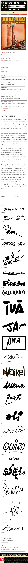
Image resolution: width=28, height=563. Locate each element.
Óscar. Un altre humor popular (6, 543)
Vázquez (2, 532)
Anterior (3, 196)
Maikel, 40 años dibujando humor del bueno (9, 547)
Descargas (25, 554)
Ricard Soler (3, 480)
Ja (1, 333)
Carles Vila (3, 246)
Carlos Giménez (4, 267)
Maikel (2, 378)
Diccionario (15, 554)
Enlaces (10, 554)
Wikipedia (5, 75)
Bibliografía (20, 554)
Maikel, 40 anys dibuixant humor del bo (8, 549)
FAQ (7, 554)
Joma (2, 350)
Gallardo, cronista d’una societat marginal (8, 540)
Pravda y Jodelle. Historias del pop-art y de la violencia (10, 545)
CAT (6, 7)
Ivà (1, 317)
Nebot (2, 406)
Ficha (8, 14)
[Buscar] (9, 6)
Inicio (14, 12)
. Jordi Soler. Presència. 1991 (10, 98)
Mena (2, 390)
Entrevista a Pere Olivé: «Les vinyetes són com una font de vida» (12, 551)
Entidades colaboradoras (16, 555)
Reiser (2, 461)
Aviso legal (24, 555)
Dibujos (20, 14)
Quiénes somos (3, 554)
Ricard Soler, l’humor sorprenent (6, 538)
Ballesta (3, 212)
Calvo (2, 239)
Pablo (2, 436)
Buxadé (2, 221)
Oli (1, 423)
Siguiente (16, 196)
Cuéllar (2, 287)
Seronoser (6, 73)
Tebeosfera (11, 73)
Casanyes (3, 276)
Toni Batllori (4, 522)
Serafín (2, 496)
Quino (2, 454)
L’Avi (2, 363)
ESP (3, 7)
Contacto (9, 555)
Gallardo (3, 295)
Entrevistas (4, 555)
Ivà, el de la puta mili (4, 542)
